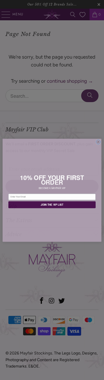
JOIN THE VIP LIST (52, 205)
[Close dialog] (98, 142)
